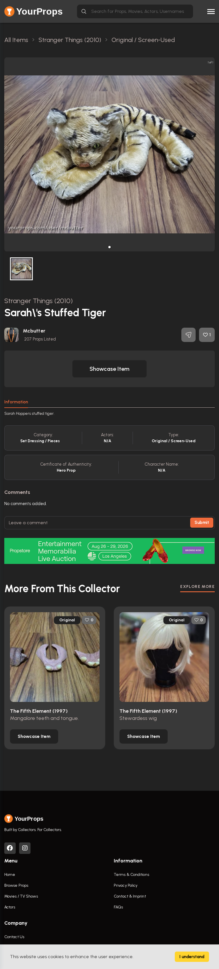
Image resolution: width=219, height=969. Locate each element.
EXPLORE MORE (197, 586)
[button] (109, 247)
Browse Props (16, 885)
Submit (201, 522)
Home (9, 874)
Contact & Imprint (130, 896)
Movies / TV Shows (21, 896)
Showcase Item (109, 368)
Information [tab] (16, 402)
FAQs (118, 907)
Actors (9, 907)
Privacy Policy (125, 885)
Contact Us (14, 936)
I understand (191, 956)
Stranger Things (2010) (38, 301)
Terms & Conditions (131, 874)
